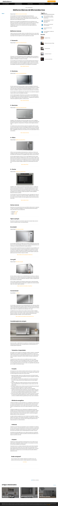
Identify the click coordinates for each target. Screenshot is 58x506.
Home (26, 7)
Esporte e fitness (42, 3)
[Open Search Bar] (55, 4)
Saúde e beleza (30, 3)
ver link (16, 211)
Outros (52, 3)
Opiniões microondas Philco (20, 139)
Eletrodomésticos (18, 3)
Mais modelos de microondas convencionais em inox (25, 316)
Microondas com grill (19, 261)
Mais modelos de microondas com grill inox (24, 285)
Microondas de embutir (19, 229)
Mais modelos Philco (24, 164)
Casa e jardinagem (5, 3)
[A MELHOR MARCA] (7, 1)
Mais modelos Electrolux (25, 132)
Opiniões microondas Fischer (21, 171)
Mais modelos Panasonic (25, 66)
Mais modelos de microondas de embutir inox (24, 254)
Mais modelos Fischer (24, 200)
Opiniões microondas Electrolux (21, 107)
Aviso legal (48, 504)
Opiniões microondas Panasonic (21, 42)
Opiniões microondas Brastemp (21, 73)
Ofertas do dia (52, 1)
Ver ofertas (25, 461)
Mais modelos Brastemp (25, 100)
